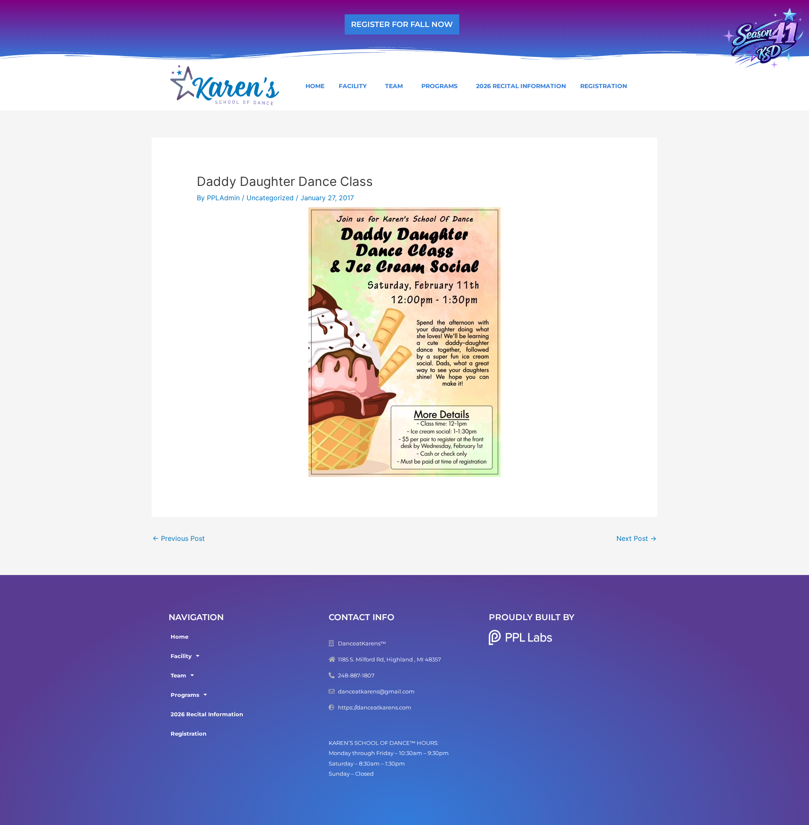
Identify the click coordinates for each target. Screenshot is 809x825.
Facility (353, 86)
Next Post (636, 538)
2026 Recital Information (521, 86)
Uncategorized (270, 197)
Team (394, 86)
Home (314, 86)
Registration (603, 86)
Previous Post (179, 538)
